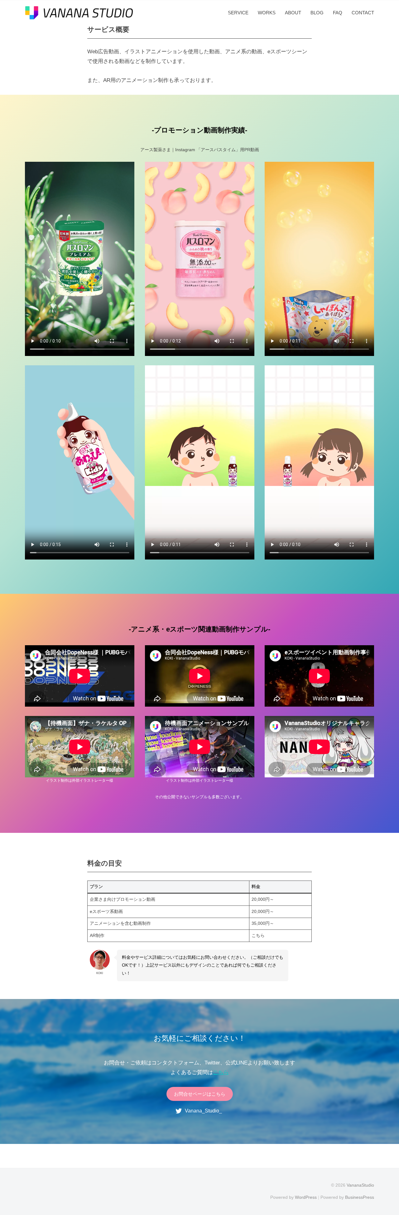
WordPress (306, 1197)
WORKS (267, 12)
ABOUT (293, 12)
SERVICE (238, 12)
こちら (221, 1072)
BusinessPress (359, 1197)
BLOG (317, 12)
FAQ (337, 12)
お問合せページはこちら (199, 1094)
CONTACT (363, 12)
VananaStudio (360, 1185)
